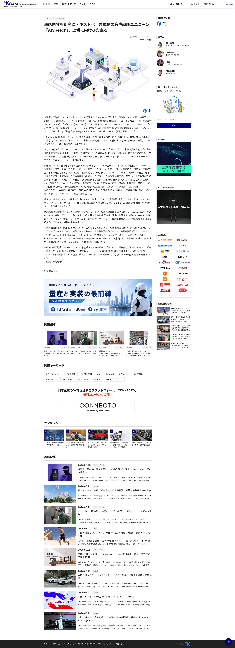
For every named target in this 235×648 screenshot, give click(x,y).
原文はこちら (51, 271)
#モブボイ (123, 374)
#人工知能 (138, 374)
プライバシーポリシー (105, 644)
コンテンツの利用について (86, 644)
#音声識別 (71, 374)
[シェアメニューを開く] (228, 641)
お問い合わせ (120, 644)
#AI (98, 374)
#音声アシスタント (114, 379)
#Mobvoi (110, 374)
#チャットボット (53, 374)
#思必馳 (96, 379)
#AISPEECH (86, 374)
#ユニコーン (82, 379)
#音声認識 (67, 379)
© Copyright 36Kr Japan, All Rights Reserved (59, 644)
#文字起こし (51, 379)
